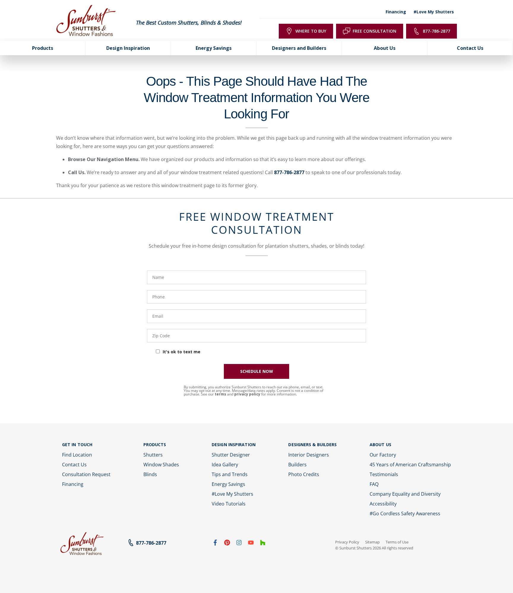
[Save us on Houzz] (263, 543)
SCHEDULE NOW (256, 371)
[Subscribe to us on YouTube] (251, 543)
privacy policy (247, 394)
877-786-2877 (289, 172)
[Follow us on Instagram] (239, 543)
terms (220, 394)
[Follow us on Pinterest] (227, 543)
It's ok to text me (181, 351)
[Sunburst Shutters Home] (86, 21)
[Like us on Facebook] (215, 543)
